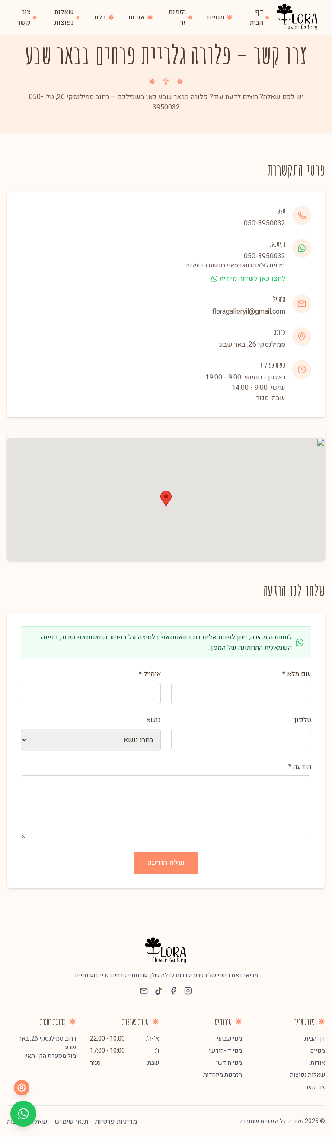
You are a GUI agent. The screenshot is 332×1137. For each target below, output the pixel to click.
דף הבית (314, 1038)
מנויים (317, 1050)
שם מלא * (296, 674)
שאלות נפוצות (307, 1074)
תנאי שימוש (71, 1121)
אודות (317, 1062)
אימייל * (150, 674)
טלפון (302, 720)
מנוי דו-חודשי (225, 1050)
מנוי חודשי (229, 1062)
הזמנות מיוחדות (222, 1074)
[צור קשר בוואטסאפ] (23, 1114)
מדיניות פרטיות (116, 1121)
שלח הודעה (166, 863)
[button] (166, 499)
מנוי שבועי (229, 1038)
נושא (153, 720)
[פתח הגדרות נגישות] (21, 1087)
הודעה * (299, 766)
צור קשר (314, 1087)
